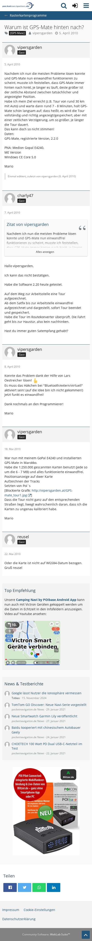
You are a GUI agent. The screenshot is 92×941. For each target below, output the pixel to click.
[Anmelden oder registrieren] (75, 5)
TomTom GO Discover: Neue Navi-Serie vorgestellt (49, 705)
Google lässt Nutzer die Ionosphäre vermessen (47, 693)
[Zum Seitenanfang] (86, 935)
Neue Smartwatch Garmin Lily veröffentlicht (44, 716)
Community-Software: (46, 934)
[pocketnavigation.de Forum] (18, 5)
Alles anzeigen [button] (45, 252)
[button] (86, 5)
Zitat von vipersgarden (28, 224)
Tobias (16, 698)
